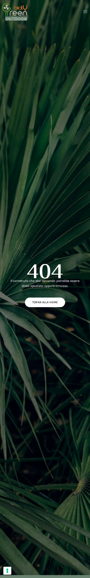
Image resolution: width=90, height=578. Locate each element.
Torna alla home (45, 302)
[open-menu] (85, 12)
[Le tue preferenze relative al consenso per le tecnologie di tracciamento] (7, 571)
